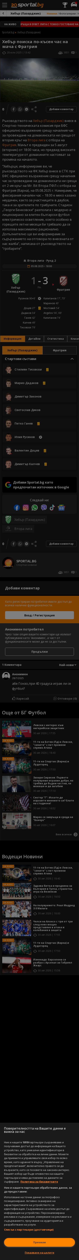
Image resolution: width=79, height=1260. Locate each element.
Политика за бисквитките (39, 1181)
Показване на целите (39, 1252)
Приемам (39, 1242)
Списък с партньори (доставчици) (28, 1229)
